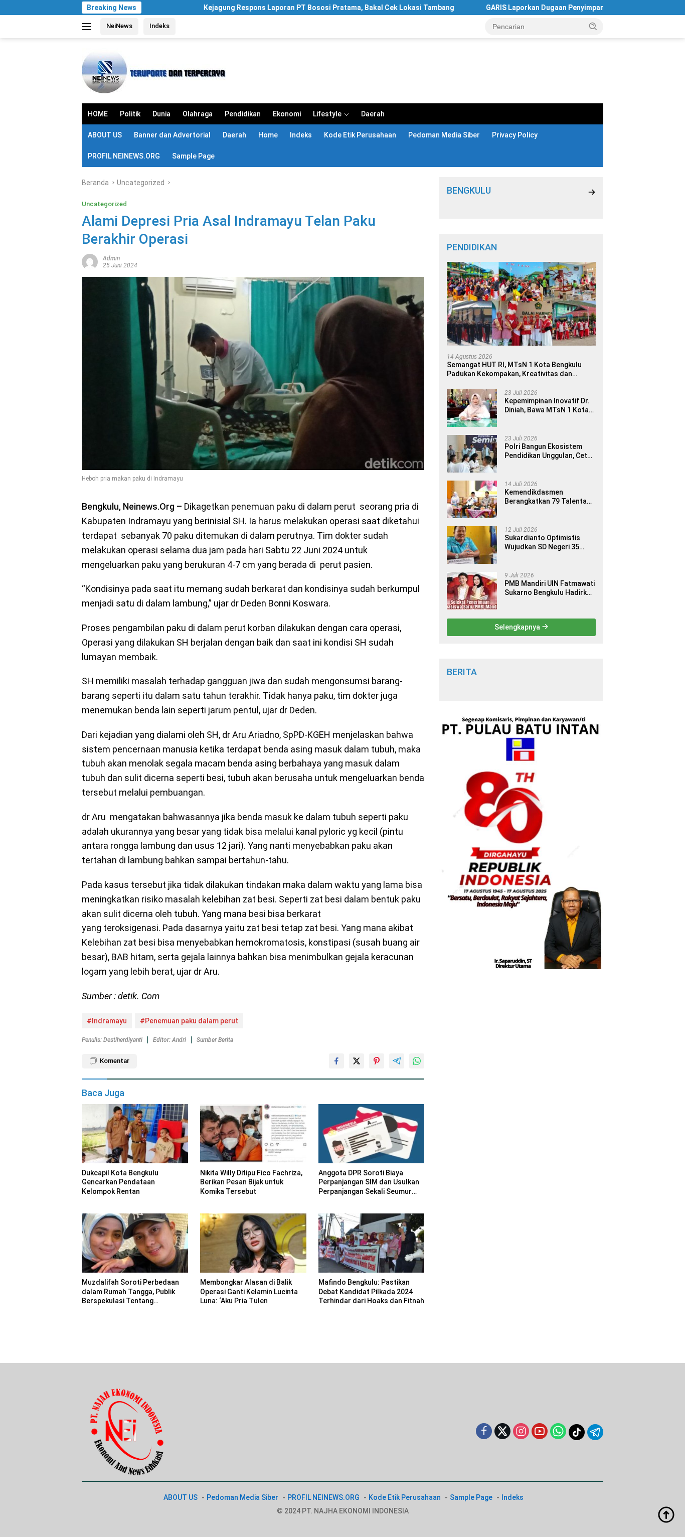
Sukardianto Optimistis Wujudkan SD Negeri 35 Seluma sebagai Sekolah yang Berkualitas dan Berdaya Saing (544, 542)
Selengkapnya (518, 627)
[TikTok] (577, 1432)
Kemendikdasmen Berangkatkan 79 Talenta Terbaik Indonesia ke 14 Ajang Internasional (545, 497)
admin (111, 258)
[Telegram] (595, 1432)
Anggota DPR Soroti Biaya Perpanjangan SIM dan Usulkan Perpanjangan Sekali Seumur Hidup (368, 1182)
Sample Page (193, 156)
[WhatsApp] (558, 1432)
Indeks (159, 26)
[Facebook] (484, 1432)
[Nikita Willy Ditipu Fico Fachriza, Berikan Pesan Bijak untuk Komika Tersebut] (253, 1134)
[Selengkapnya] (592, 192)
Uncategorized (104, 204)
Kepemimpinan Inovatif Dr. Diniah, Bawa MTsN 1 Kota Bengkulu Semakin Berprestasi (547, 405)
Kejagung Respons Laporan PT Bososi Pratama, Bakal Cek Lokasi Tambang (282, 8)
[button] (593, 26)
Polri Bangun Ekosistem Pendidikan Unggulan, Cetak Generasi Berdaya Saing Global (549, 451)
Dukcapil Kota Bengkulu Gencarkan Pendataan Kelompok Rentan (120, 1182)
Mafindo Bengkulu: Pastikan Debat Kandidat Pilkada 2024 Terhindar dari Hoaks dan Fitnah (371, 1291)
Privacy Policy (515, 135)
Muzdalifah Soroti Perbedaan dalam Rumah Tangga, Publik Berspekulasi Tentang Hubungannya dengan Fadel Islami (130, 1291)
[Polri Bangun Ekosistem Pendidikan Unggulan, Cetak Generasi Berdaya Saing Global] (472, 454)
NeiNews (119, 26)
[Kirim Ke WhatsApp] (416, 1060)
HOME (98, 114)
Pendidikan (243, 114)
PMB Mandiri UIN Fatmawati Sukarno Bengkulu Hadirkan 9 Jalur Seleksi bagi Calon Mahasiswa (549, 588)
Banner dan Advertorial (172, 135)
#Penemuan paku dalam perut (189, 1021)
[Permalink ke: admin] (90, 261)
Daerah (373, 114)
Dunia (161, 114)
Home (268, 135)
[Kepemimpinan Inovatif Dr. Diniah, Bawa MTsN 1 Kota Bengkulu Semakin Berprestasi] (472, 408)
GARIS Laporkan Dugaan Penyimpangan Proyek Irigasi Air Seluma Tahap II (561, 8)
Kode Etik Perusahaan (360, 135)
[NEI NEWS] (157, 70)
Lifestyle (327, 114)
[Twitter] (502, 1432)
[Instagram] (521, 1432)
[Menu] (88, 26)
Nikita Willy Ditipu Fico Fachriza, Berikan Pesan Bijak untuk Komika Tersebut (251, 1182)
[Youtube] (540, 1432)
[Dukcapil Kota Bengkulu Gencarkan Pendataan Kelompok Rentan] (135, 1134)
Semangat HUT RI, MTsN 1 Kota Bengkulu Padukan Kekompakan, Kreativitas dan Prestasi (514, 369)
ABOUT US (105, 135)
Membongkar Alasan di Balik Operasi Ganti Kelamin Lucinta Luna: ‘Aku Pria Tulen (249, 1291)
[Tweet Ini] (356, 1060)
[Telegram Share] (396, 1060)
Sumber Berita (215, 1039)
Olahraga (198, 114)
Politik (130, 114)
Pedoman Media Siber (444, 135)
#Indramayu (107, 1021)
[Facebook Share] (336, 1060)
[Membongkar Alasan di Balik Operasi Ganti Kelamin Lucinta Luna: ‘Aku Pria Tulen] (253, 1243)
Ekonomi (287, 114)
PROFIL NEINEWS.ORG (124, 156)
